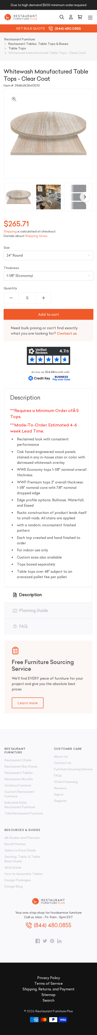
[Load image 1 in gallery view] (19, 197)
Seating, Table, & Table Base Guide (22, 859)
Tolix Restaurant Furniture (24, 813)
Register (60, 801)
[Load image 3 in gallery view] (78, 197)
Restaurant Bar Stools (21, 766)
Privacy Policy (48, 978)
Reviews (60, 788)
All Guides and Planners (22, 838)
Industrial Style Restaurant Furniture (20, 804)
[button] (90, 17)
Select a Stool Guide (20, 850)
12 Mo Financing (66, 782)
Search (48, 1000)
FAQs (58, 775)
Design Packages (18, 880)
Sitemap (48, 995)
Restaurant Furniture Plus (54, 1011)
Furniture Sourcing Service (73, 769)
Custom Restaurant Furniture (19, 794)
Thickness (11, 268)
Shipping (10, 231)
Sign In (59, 794)
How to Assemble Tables (24, 874)
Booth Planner (15, 844)
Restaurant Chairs (18, 760)
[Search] (61, 17)
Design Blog (14, 886)
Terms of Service (48, 983)
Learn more (28, 703)
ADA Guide (13, 867)
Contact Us (62, 763)
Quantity (10, 288)
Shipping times (36, 236)
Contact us (67, 333)
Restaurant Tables (19, 773)
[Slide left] (10, 197)
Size (7, 248)
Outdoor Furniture (18, 785)
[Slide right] (85, 197)
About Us (61, 756)
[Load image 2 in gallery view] (49, 197)
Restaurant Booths (19, 779)
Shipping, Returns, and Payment (48, 989)
